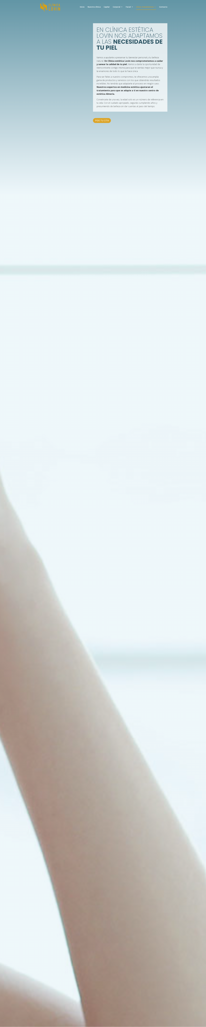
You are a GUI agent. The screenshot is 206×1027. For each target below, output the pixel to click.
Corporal (116, 7)
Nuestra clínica (94, 7)
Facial (128, 7)
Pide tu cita (102, 120)
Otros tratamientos (145, 7)
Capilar (107, 7)
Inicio (82, 7)
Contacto (163, 7)
